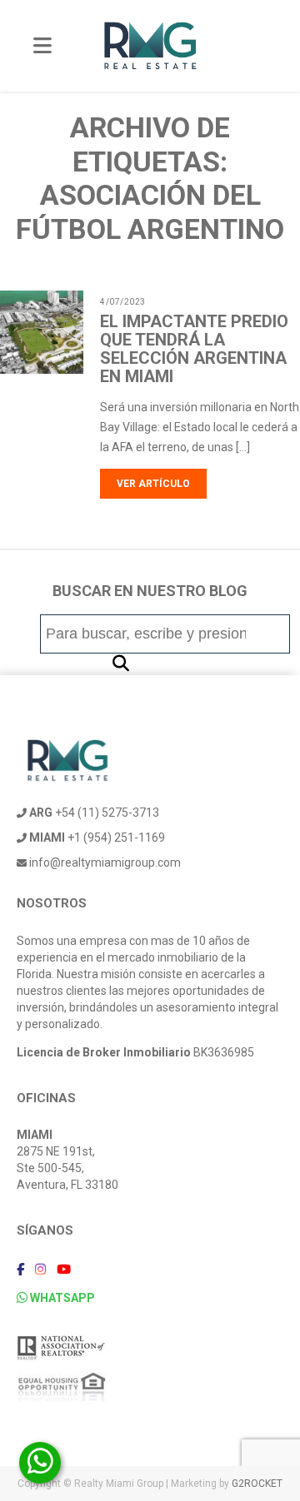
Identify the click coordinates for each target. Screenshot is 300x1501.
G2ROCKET (257, 1483)
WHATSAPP (61, 1298)
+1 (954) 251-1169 (97, 837)
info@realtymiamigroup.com (104, 862)
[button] (121, 664)
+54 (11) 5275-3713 (94, 812)
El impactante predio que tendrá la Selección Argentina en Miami (194, 348)
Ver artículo (153, 484)
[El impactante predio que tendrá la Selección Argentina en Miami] (74, 363)
